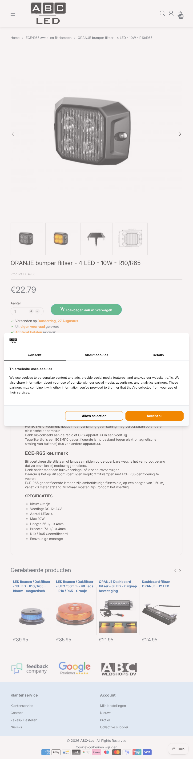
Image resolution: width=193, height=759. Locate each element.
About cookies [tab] (96, 355)
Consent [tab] (34, 355)
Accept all (154, 416)
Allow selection (94, 416)
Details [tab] (158, 355)
